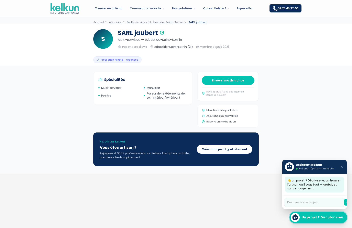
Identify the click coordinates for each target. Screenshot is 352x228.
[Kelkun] (65, 8)
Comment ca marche (146, 8)
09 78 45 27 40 (288, 8)
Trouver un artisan (108, 8)
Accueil (98, 22)
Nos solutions (182, 8)
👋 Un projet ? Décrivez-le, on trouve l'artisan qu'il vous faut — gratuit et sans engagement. (313, 184)
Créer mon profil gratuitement (224, 149)
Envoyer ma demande (228, 80)
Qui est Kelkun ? (214, 8)
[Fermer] (341, 166)
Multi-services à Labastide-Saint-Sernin (155, 22)
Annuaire (115, 22)
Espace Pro (245, 8)
